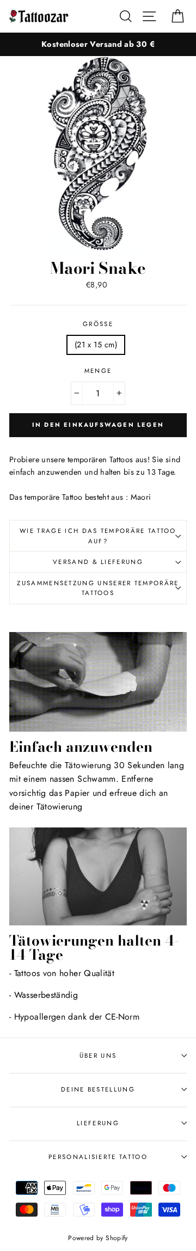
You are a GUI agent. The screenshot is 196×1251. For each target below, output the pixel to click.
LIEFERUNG (98, 1123)
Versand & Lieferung (98, 561)
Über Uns (98, 1055)
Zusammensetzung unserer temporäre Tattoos (98, 588)
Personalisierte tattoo (98, 1156)
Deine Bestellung (98, 1089)
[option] (98, 44)
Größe (98, 324)
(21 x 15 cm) (96, 344)
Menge (98, 370)
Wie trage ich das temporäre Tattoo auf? (98, 535)
